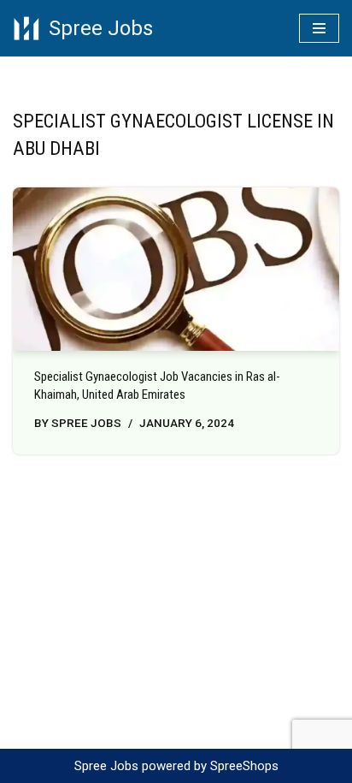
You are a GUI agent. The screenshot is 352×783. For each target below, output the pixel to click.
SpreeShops (244, 766)
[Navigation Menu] (319, 28)
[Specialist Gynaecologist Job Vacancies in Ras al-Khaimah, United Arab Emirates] (176, 269)
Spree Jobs (86, 423)
